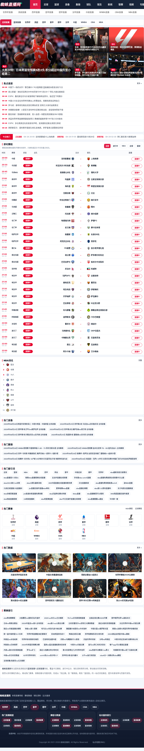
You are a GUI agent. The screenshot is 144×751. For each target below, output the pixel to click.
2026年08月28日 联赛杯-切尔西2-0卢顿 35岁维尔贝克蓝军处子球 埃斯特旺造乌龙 (35, 459)
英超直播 (22, 12)
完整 (140, 360)
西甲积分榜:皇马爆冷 (70, 655)
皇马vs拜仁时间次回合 (96, 645)
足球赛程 (138, 509)
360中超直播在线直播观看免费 (60, 483)
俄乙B (14, 248)
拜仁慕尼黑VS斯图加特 (116, 137)
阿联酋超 (15, 317)
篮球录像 (88, 720)
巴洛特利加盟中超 (49, 639)
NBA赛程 (129, 509)
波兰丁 (14, 331)
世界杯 (27, 22)
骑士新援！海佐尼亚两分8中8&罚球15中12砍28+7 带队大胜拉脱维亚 (33, 92)
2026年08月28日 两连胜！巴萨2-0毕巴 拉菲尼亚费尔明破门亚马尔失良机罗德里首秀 (104, 459)
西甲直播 (36, 12)
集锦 (78, 4)
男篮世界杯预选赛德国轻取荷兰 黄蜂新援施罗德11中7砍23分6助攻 (32, 119)
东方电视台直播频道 (125, 488)
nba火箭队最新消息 (34, 483)
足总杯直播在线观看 (59, 478)
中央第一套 (114, 499)
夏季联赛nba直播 (62, 488)
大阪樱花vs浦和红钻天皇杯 (29, 618)
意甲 (52, 22)
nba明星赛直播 (47, 499)
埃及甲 (14, 276)
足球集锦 (55, 726)
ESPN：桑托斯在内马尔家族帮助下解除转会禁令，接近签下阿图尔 (32, 96)
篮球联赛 (39, 720)
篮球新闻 (66, 720)
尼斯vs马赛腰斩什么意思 (69, 639)
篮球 (56, 4)
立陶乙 (14, 214)
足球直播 (5, 22)
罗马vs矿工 (31, 650)
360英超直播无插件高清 (119, 494)
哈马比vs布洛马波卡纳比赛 (51, 629)
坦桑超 (14, 200)
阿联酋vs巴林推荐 (10, 645)
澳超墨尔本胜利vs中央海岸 (76, 629)
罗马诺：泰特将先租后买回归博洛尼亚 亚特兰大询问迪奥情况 (30, 105)
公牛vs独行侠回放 (89, 655)
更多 (140, 420)
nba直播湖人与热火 (11, 478)
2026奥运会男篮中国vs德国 (118, 634)
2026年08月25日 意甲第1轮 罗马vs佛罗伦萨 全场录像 (24, 429)
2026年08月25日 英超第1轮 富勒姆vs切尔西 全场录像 (72, 435)
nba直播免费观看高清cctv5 (106, 483)
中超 (75, 22)
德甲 (59, 22)
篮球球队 (17, 726)
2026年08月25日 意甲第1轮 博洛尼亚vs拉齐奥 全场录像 (25, 435)
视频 (131, 4)
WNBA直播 (104, 12)
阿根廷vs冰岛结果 (10, 639)
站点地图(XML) (99, 742)
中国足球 (78, 472)
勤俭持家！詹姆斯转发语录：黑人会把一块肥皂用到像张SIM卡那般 (32, 114)
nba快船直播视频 (10, 499)
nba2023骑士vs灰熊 (12, 483)
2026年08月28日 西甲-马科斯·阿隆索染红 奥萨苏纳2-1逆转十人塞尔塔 (31, 453)
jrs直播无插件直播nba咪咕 (39, 488)
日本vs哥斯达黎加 (10, 623)
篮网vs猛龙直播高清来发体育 (55, 645)
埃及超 (14, 344)
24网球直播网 (29, 499)
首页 (35, 4)
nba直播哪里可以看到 (95, 494)
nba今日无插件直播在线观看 (70, 499)
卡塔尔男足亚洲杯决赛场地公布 (126, 639)
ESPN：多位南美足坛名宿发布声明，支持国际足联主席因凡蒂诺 (31, 123)
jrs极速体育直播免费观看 (33, 494)
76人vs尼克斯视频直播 (76, 618)
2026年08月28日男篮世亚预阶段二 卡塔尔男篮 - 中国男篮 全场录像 (30, 424)
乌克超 (14, 166)
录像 (67, 4)
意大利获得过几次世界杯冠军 (74, 650)
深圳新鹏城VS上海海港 (34, 137)
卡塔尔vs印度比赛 (77, 645)
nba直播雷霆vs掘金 (95, 499)
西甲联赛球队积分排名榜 (94, 634)
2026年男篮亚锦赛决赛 (31, 645)
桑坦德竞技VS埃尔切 (75, 137)
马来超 (14, 207)
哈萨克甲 (15, 234)
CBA (93, 22)
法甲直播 (76, 12)
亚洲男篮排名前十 (58, 634)
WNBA (84, 22)
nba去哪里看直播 (10, 494)
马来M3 (15, 172)
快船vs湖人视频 (31, 629)
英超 (36, 22)
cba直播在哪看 (82, 488)
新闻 (110, 4)
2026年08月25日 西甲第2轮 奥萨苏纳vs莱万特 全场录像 (71, 429)
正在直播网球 (84, 483)
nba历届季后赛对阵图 (57, 494)
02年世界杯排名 (29, 655)
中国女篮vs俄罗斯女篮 (99, 629)
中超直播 (90, 12)
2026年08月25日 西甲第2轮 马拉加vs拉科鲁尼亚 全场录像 (82, 424)
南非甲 (14, 179)
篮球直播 (17, 22)
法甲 (67, 22)
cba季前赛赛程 (9, 618)
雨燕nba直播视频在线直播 (35, 478)
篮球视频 (88, 726)
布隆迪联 (15, 310)
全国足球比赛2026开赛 (98, 618)
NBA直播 (133, 12)
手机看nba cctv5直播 (82, 478)
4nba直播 (76, 494)
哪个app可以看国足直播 (119, 645)
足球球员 (104, 720)
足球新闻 (55, 720)
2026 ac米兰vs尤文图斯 (53, 618)
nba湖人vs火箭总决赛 (56, 623)
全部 (107, 146)
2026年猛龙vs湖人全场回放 (32, 623)
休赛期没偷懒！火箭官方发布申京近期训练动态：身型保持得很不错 (32, 110)
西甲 (44, 22)
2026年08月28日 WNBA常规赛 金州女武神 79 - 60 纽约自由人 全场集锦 (96, 448)
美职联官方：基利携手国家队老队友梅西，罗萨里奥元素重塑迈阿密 (32, 128)
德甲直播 (63, 12)
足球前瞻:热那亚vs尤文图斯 (14, 661)
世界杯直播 (8, 12)
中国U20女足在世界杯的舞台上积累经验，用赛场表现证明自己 (30, 101)
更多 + (139, 83)
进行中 (115, 146)
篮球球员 (115, 720)
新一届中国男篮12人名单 (13, 634)
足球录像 (77, 720)
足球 (46, 4)
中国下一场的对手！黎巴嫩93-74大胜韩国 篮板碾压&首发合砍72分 (32, 87)
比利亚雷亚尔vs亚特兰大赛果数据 (81, 623)
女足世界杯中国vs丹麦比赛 (130, 623)
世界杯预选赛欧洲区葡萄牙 (37, 634)
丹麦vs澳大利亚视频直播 (13, 650)
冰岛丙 (14, 324)
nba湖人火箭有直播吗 (102, 488)
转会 (56, 472)
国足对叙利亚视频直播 (106, 623)
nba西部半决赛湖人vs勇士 (99, 650)
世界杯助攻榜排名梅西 (30, 639)
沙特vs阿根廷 (105, 639)
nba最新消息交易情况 (118, 472)
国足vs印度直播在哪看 (12, 629)
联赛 (121, 4)
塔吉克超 (15, 255)
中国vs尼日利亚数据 (11, 655)
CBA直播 (119, 12)
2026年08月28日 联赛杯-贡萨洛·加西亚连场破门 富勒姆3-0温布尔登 (89, 453)
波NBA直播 (128, 483)
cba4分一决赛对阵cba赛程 (110, 655)
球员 (99, 4)
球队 (88, 4)
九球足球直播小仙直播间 (13, 488)
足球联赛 (28, 720)
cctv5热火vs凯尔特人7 (49, 655)
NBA (101, 22)
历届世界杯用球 (89, 639)
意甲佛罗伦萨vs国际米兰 (120, 618)
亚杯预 (14, 269)
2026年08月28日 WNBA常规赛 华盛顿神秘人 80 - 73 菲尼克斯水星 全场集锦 (33, 448)
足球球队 (6, 726)
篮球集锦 (66, 726)
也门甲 (14, 221)
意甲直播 (49, 12)
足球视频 (77, 726)
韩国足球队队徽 (75, 634)
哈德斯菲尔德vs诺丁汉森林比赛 (125, 650)
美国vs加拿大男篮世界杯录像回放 (125, 629)
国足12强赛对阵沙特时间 (49, 650)
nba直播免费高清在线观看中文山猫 (110, 478)
